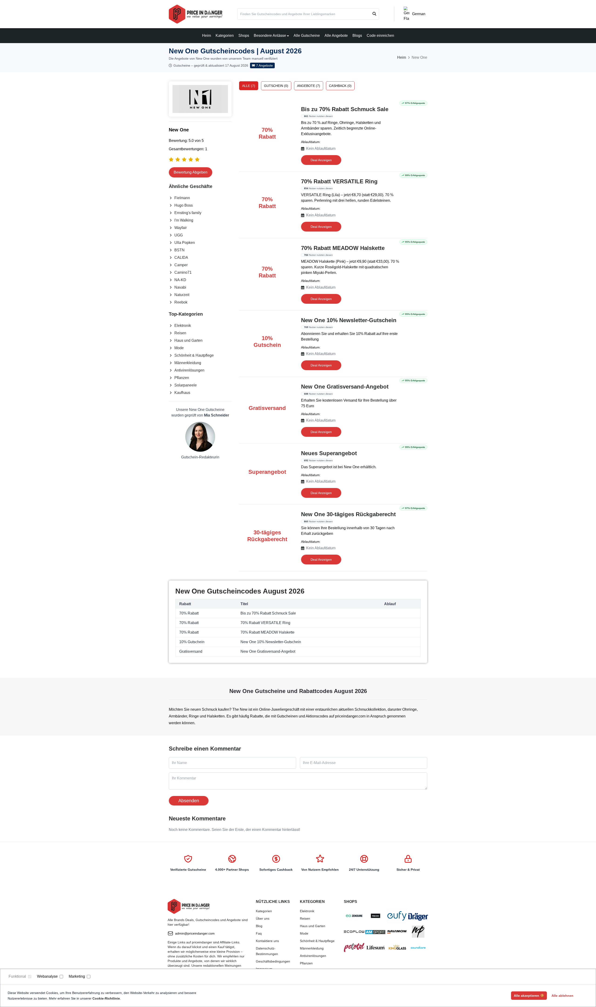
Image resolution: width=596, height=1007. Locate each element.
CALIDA (181, 257)
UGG (178, 235)
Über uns (262, 918)
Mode (179, 348)
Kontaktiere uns (267, 941)
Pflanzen (181, 378)
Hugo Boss (183, 205)
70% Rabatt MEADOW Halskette (343, 248)
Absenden (188, 800)
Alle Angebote (336, 36)
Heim (206, 36)
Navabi (180, 287)
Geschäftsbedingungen (273, 961)
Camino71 (183, 272)
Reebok (180, 302)
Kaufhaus (182, 393)
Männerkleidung (187, 363)
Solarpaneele (185, 385)
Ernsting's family (187, 213)
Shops (243, 36)
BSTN (179, 250)
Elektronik (182, 326)
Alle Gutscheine (307, 36)
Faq (259, 933)
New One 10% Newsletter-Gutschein (348, 320)
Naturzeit (181, 295)
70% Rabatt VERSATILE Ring (339, 181)
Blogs (357, 36)
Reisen (180, 333)
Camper (181, 265)
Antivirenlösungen (189, 370)
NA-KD (180, 280)
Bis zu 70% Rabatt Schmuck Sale (344, 109)
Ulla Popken (184, 243)
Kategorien (225, 36)
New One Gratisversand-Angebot (345, 386)
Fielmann (182, 198)
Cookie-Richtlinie (106, 998)
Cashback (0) (340, 86)
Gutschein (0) (276, 86)
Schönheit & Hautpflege (194, 355)
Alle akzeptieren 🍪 (529, 995)
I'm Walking (183, 220)
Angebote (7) (308, 86)
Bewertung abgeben (190, 172)
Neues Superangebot (329, 453)
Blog (259, 926)
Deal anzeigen (321, 160)
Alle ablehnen (562, 995)
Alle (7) (248, 86)
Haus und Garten (188, 340)
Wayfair (180, 228)
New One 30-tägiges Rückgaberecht (348, 514)
